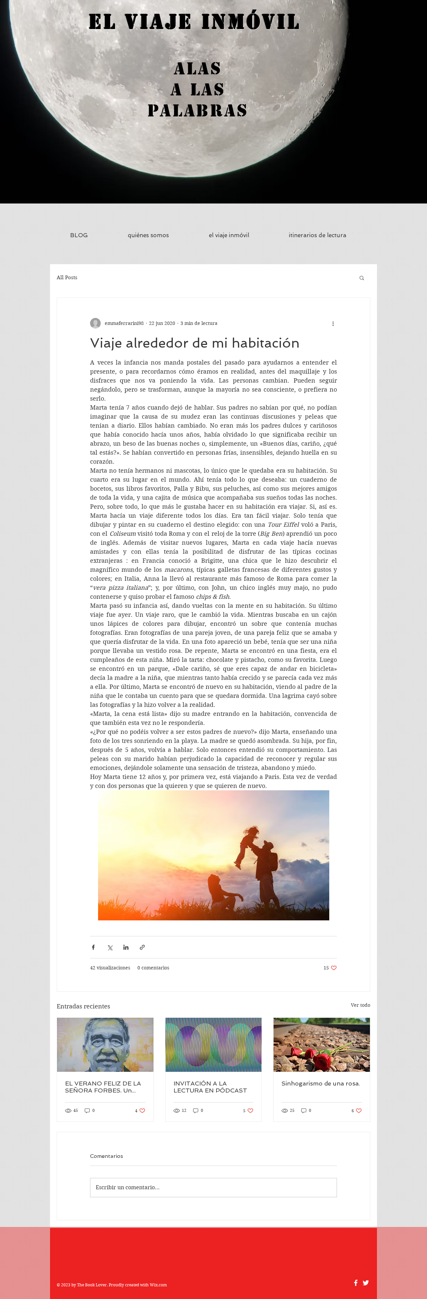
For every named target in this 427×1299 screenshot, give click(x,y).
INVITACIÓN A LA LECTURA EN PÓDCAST (210, 1087)
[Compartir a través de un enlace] (142, 947)
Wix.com (158, 1284)
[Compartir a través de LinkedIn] (126, 947)
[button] (362, 277)
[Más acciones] (333, 323)
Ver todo (360, 1005)
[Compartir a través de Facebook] (93, 947)
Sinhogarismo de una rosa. (321, 1083)
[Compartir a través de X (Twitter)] (109, 947)
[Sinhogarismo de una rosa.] (322, 1045)
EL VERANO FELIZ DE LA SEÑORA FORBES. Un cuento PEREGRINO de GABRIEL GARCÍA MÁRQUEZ (103, 1087)
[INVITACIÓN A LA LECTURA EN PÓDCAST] (213, 1045)
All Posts (67, 278)
